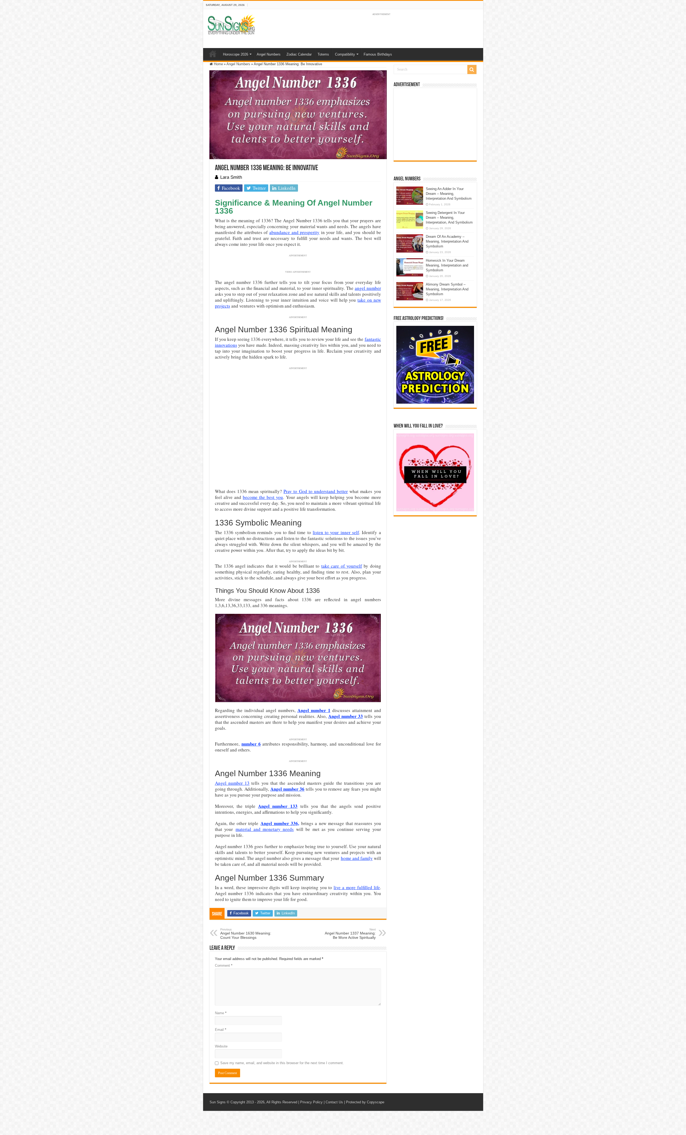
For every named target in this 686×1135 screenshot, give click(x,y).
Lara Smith (231, 177)
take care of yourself (341, 566)
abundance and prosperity (294, 232)
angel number (368, 288)
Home (213, 53)
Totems (323, 54)
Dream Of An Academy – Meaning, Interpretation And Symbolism (447, 241)
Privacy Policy (311, 1102)
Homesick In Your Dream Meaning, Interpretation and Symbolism (447, 265)
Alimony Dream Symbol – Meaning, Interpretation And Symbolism (447, 289)
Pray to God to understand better (316, 491)
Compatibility (345, 54)
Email (220, 1030)
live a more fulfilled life (357, 887)
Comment (223, 966)
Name (220, 1013)
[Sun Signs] (231, 24)
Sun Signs (218, 1102)
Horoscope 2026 (235, 54)
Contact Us (334, 1102)
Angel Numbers (269, 54)
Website (221, 1046)
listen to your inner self (336, 532)
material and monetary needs (265, 829)
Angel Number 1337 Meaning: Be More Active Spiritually (350, 934)
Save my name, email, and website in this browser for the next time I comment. (282, 1063)
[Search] (471, 69)
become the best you (263, 497)
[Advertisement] (435, 124)
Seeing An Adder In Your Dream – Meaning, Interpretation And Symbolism (449, 193)
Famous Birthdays (378, 54)
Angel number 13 (232, 783)
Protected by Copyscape (365, 1102)
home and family (357, 858)
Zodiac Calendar (299, 54)
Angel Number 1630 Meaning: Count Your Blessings (245, 934)
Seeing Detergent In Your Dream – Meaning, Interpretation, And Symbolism (449, 217)
